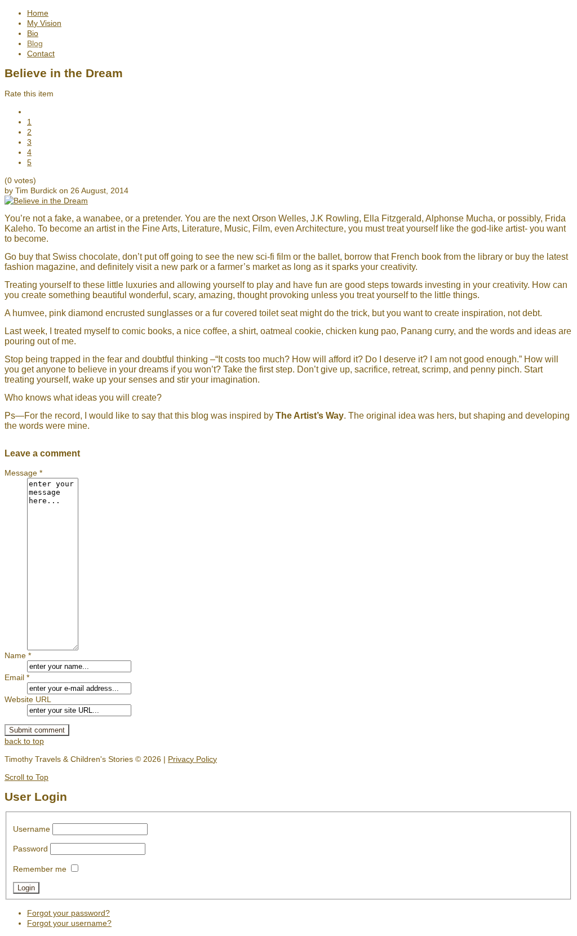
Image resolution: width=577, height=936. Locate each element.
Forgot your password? (68, 912)
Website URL (28, 699)
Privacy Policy (192, 759)
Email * (17, 677)
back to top (24, 741)
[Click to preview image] (46, 200)
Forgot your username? (69, 923)
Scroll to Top (26, 777)
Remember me (39, 868)
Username (31, 828)
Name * (18, 655)
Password (30, 848)
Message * (23, 472)
